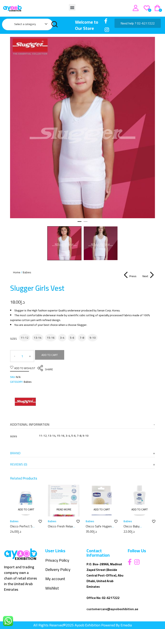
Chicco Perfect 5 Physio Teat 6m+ (22, 528)
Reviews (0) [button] (18, 464)
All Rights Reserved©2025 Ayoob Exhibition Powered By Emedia (82, 625)
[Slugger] (25, 402)
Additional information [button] (29, 424)
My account (55, 578)
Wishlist (52, 588)
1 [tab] (79, 223)
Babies (27, 272)
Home (16, 272)
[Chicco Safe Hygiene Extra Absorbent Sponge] (102, 500)
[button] (72, 7)
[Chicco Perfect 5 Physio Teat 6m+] (26, 500)
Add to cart (49, 354)
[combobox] (28, 25)
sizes (13, 338)
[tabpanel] (82, 127)
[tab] (82, 424)
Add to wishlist (24, 368)
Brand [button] (15, 453)
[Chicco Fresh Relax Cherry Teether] (64, 500)
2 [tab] (86, 223)
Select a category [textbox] (25, 24)
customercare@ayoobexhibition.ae (112, 609)
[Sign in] (136, 8)
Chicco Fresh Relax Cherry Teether (60, 528)
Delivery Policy (57, 569)
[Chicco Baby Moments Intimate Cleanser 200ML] (139, 500)
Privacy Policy (57, 560)
